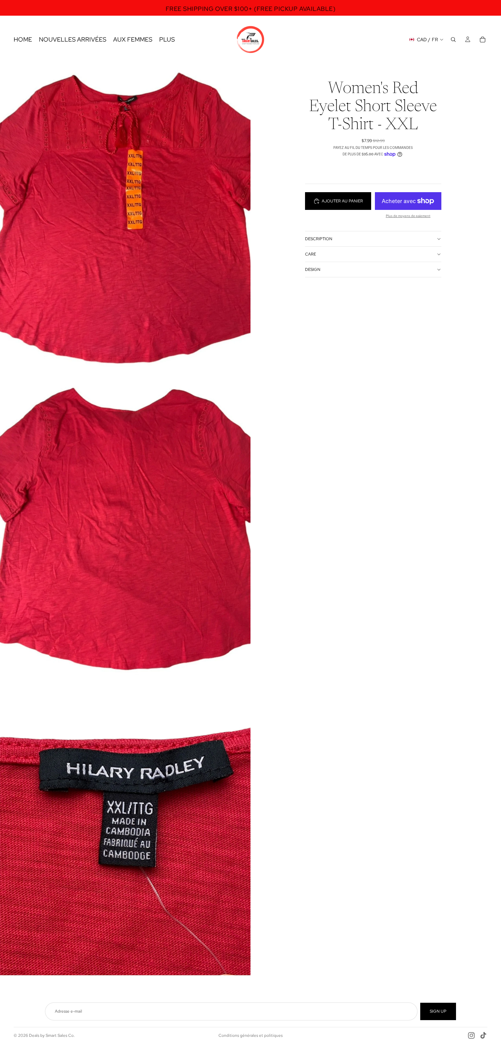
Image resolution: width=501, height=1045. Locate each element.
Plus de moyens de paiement (408, 216)
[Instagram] (471, 1035)
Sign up (438, 1011)
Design (312, 269)
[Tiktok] (483, 1035)
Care (310, 254)
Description (318, 239)
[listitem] (167, 39)
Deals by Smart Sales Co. (52, 1035)
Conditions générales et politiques (250, 1035)
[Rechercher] (453, 39)
